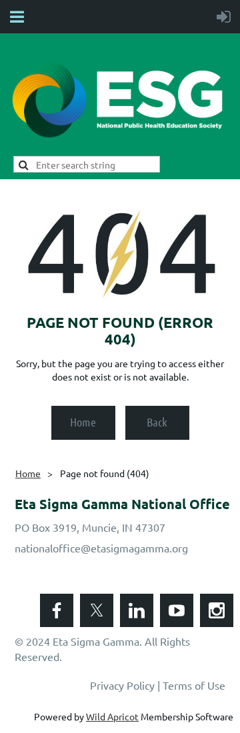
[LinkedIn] (136, 610)
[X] (96, 610)
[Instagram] (216, 610)
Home (83, 421)
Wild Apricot (112, 716)
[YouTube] (176, 610)
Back (157, 421)
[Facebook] (56, 610)
